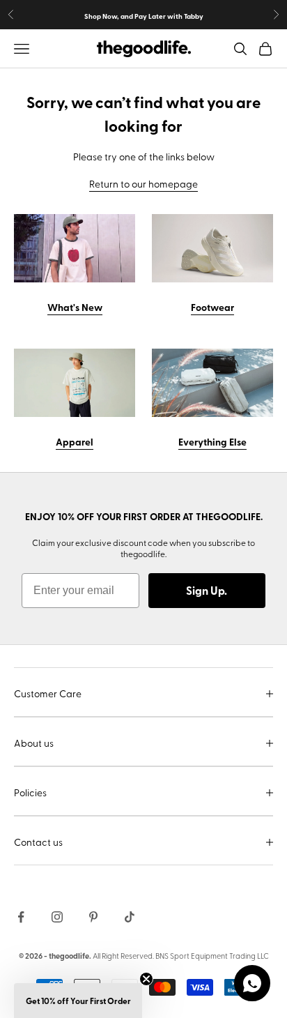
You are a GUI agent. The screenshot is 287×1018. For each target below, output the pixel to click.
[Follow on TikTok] (130, 917)
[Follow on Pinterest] (93, 917)
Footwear (212, 307)
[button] (78, 1000)
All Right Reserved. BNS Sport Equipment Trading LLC (181, 955)
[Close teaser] (146, 979)
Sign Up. (206, 590)
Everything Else (212, 441)
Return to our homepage (143, 183)
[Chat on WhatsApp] (252, 983)
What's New (74, 307)
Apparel (74, 441)
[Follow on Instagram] (57, 917)
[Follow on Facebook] (21, 917)
